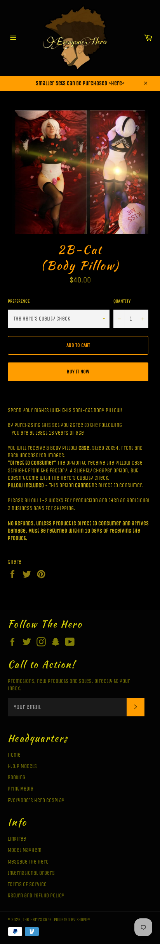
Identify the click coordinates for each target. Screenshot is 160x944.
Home (14, 755)
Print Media (20, 789)
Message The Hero (28, 862)
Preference (19, 301)
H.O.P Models (22, 766)
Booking (16, 777)
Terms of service (27, 884)
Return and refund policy (36, 895)
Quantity (121, 301)
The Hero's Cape (37, 919)
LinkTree (17, 839)
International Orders (31, 873)
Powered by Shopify (72, 919)
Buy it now (78, 371)
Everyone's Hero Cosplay (36, 800)
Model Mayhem (25, 850)
